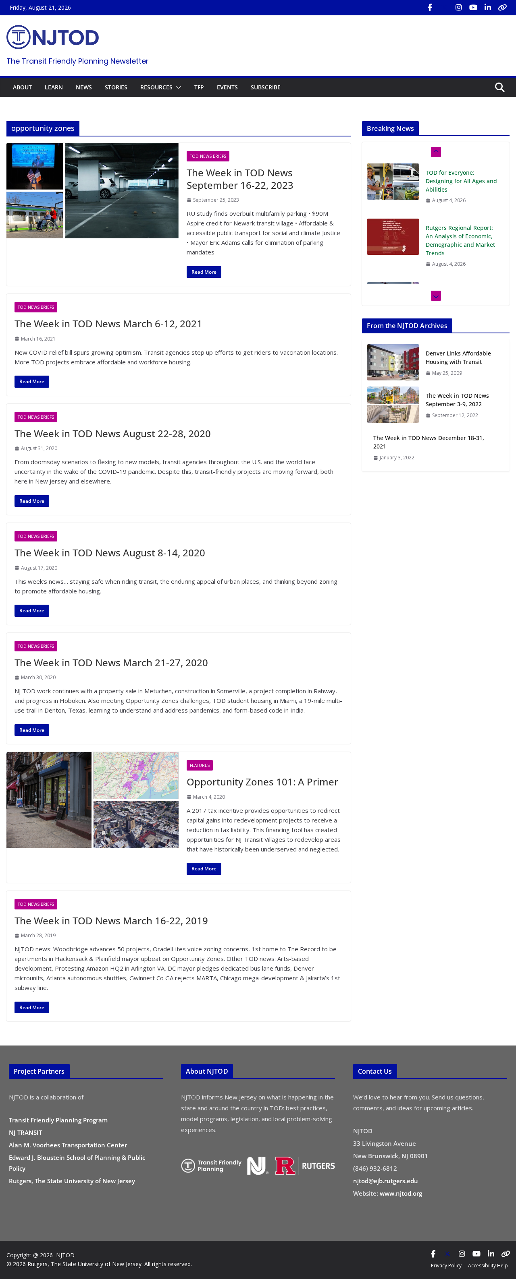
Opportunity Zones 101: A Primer (262, 781)
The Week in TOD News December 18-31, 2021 (428, 442)
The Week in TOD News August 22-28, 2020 (113, 433)
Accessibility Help (488, 1265)
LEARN (54, 87)
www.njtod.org (401, 1193)
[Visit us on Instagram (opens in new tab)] (459, 8)
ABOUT (22, 87)
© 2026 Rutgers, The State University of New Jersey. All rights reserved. (99, 1264)
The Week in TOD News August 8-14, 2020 (110, 552)
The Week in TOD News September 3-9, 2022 (457, 400)
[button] (177, 87)
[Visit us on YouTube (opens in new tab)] (473, 8)
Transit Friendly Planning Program (58, 1120)
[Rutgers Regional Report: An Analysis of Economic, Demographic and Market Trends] (393, 237)
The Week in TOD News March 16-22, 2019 (111, 920)
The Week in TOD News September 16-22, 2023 (240, 179)
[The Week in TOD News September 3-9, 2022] (393, 405)
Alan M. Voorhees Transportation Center (68, 1145)
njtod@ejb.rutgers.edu (385, 1181)
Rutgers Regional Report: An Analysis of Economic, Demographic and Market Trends (460, 240)
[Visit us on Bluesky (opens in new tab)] (502, 8)
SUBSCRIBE (266, 87)
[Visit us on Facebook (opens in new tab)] (430, 8)
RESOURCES (156, 87)
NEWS (84, 87)
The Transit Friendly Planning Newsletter (77, 61)
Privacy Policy (446, 1265)
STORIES (116, 87)
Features (200, 765)
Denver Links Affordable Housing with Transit (458, 357)
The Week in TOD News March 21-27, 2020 (111, 662)
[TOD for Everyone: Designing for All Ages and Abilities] (393, 181)
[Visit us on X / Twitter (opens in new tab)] (444, 8)
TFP (199, 87)
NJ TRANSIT (25, 1132)
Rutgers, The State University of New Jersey (72, 1181)
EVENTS (227, 87)
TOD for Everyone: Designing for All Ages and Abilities (461, 181)
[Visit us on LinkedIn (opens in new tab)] (488, 8)
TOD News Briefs (208, 156)
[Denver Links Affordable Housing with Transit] (393, 363)
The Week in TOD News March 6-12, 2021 (108, 323)
